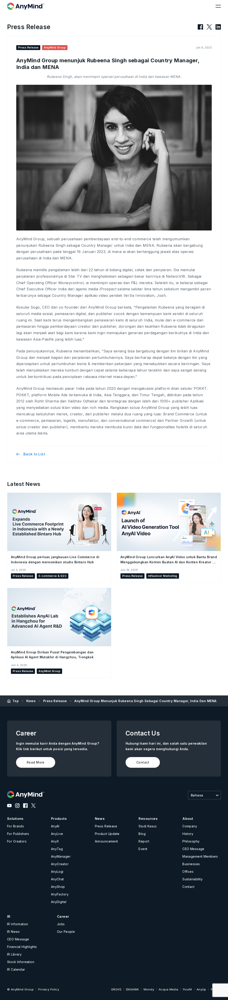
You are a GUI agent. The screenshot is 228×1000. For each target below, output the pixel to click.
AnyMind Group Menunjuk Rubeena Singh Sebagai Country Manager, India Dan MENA (145, 701)
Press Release (55, 701)
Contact (142, 762)
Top (15, 701)
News (31, 701)
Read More (36, 762)
